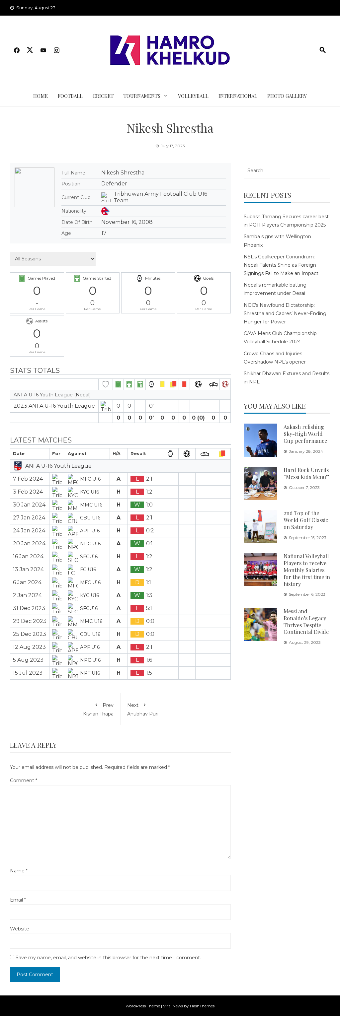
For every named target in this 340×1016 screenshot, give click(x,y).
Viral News (173, 1005)
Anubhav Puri (142, 709)
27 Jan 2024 (29, 517)
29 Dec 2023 (29, 621)
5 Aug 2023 (28, 660)
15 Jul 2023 (27, 673)
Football (70, 96)
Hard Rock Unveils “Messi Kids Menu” (306, 473)
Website (19, 929)
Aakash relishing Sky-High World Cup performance (305, 433)
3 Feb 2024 (28, 492)
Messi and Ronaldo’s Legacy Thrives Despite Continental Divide (306, 621)
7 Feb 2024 (28, 479)
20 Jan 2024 (29, 543)
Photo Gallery (287, 96)
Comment (23, 780)
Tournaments (142, 96)
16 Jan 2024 (28, 556)
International (237, 96)
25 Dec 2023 (29, 634)
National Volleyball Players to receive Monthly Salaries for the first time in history (307, 570)
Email (18, 900)
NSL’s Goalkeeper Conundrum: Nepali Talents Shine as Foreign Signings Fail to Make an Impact (281, 265)
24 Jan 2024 (29, 530)
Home (40, 96)
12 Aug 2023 (29, 647)
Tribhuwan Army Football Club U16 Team (160, 197)
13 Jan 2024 (28, 569)
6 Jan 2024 (27, 582)
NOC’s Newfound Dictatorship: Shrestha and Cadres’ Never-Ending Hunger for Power (285, 313)
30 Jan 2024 (29, 505)
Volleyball (193, 96)
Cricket (103, 96)
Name (19, 871)
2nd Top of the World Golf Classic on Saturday (306, 519)
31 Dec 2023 (29, 608)
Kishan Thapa (98, 709)
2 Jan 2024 (27, 595)
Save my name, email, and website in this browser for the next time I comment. (108, 958)
